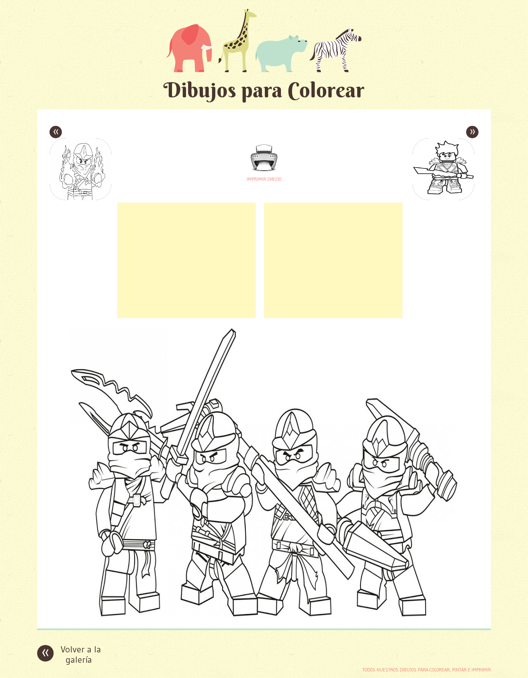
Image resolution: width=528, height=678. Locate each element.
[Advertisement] (186, 260)
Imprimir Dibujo (264, 179)
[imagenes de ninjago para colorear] (264, 616)
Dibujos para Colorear (264, 89)
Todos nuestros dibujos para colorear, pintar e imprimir (427, 670)
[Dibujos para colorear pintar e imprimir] (264, 40)
